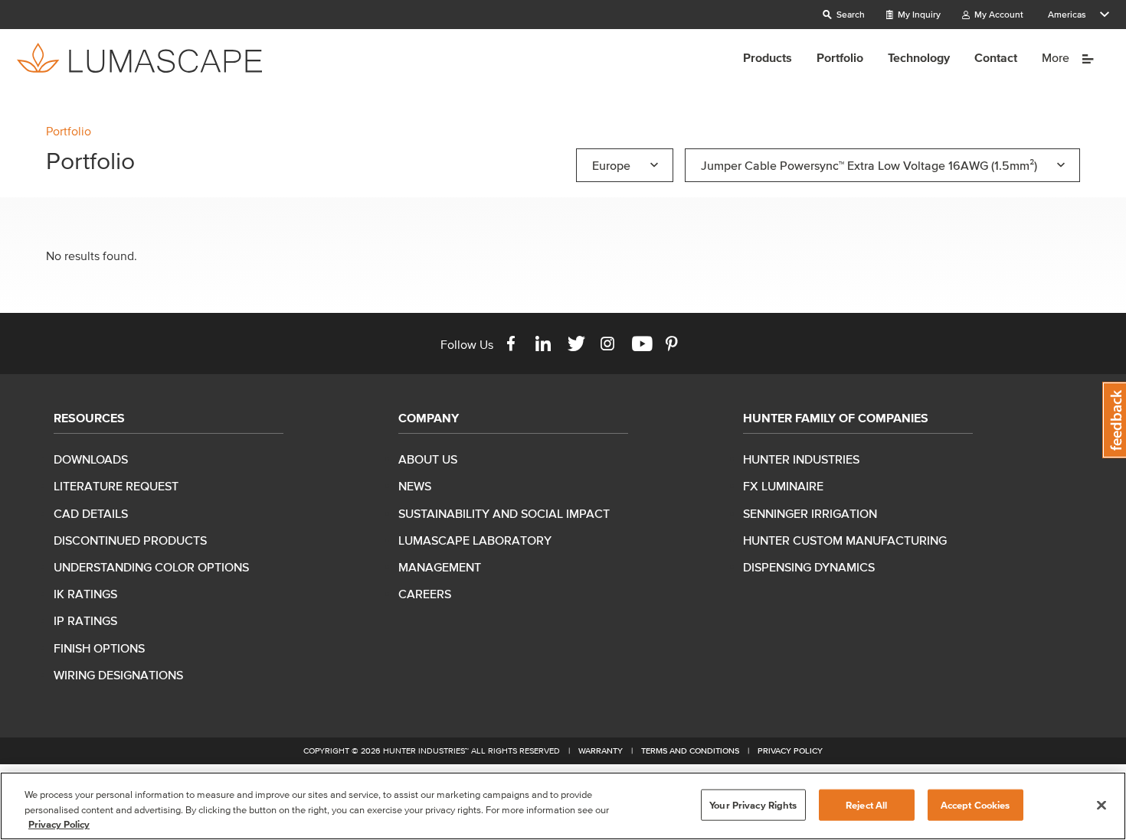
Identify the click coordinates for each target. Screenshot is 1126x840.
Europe (611, 165)
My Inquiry (918, 14)
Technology (919, 57)
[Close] (1101, 805)
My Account (997, 14)
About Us (427, 459)
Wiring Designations (118, 675)
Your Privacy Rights (753, 804)
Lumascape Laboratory (475, 540)
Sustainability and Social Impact (504, 513)
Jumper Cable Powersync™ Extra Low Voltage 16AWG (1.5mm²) (869, 165)
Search (849, 14)
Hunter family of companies (835, 418)
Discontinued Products (130, 540)
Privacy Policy (790, 750)
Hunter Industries (801, 459)
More (1057, 57)
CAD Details (91, 513)
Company (428, 418)
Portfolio (840, 57)
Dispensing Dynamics (809, 567)
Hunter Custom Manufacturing (845, 540)
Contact (995, 57)
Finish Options (99, 648)
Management (439, 567)
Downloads (91, 459)
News (414, 486)
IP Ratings (85, 620)
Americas (1067, 14)
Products (767, 57)
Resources (89, 418)
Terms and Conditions (690, 750)
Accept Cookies (975, 804)
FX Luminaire (783, 486)
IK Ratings (85, 594)
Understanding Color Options (151, 567)
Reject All (866, 804)
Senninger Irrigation (810, 513)
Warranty (600, 750)
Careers (424, 594)
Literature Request (116, 486)
